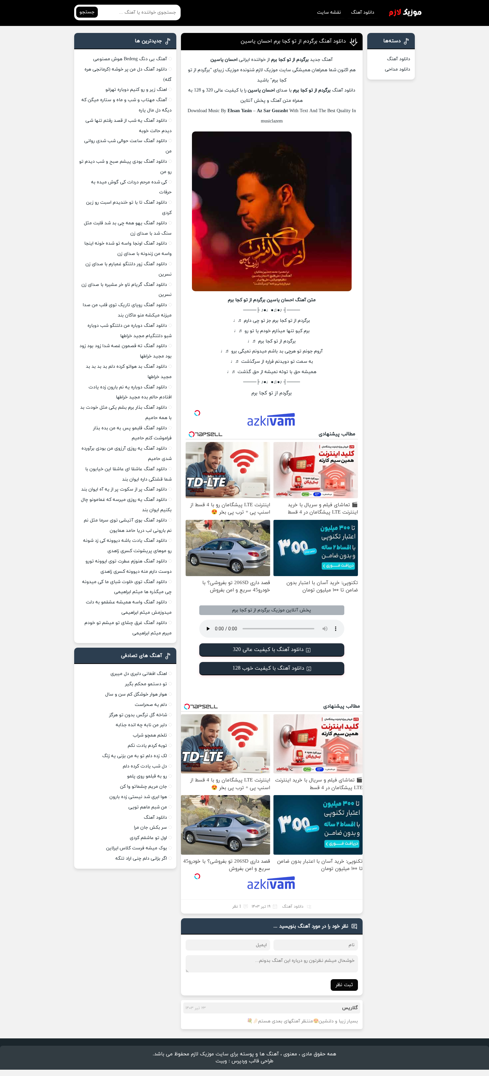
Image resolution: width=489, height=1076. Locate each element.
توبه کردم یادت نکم (147, 746)
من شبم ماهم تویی (147, 807)
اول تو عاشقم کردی (148, 838)
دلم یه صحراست (151, 705)
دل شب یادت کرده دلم (145, 766)
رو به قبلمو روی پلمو (147, 776)
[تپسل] (197, 413)
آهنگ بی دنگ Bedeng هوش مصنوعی (130, 59)
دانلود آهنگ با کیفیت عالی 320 (268, 649)
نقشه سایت (329, 12)
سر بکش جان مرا (150, 827)
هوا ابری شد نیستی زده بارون (138, 797)
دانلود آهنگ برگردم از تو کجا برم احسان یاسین (293, 41)
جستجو (87, 12)
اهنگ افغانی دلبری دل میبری (138, 674)
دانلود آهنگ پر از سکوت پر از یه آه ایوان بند (124, 489)
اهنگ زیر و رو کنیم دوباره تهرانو (136, 90)
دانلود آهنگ (362, 12)
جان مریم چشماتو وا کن (143, 786)
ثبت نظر (344, 984)
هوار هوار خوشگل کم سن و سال (136, 694)
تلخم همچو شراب (150, 735)
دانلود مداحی (397, 69)
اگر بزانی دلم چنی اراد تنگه (141, 858)
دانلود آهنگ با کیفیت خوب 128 (268, 668)
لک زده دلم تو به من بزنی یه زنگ (134, 756)
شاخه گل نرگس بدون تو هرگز (138, 715)
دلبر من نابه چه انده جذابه (141, 725)
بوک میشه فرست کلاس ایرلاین (136, 848)
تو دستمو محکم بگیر (146, 684)
